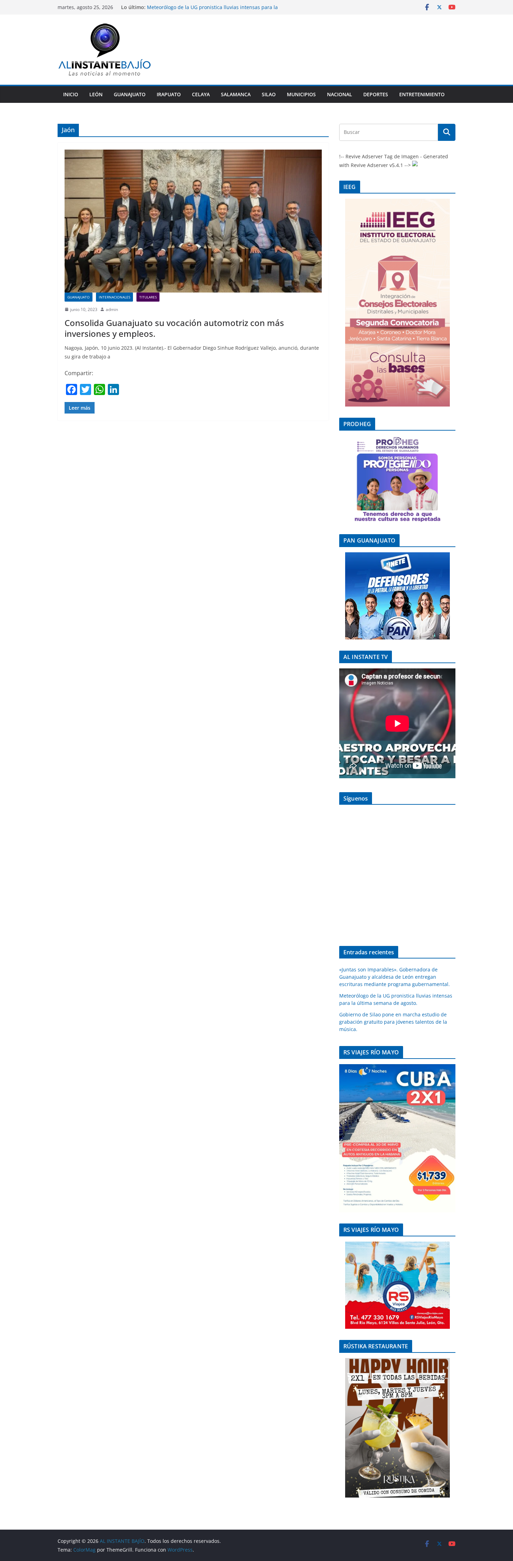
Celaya (201, 94)
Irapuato (169, 94)
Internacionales (114, 297)
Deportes (375, 94)
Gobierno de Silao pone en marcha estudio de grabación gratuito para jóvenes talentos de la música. (393, 1021)
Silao (269, 94)
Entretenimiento (422, 94)
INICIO (70, 94)
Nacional (339, 94)
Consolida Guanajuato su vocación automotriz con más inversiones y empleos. (174, 328)
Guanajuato (130, 94)
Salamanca (236, 94)
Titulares (148, 297)
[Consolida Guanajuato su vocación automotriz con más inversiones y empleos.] (193, 221)
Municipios (301, 94)
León (96, 94)
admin (112, 309)
